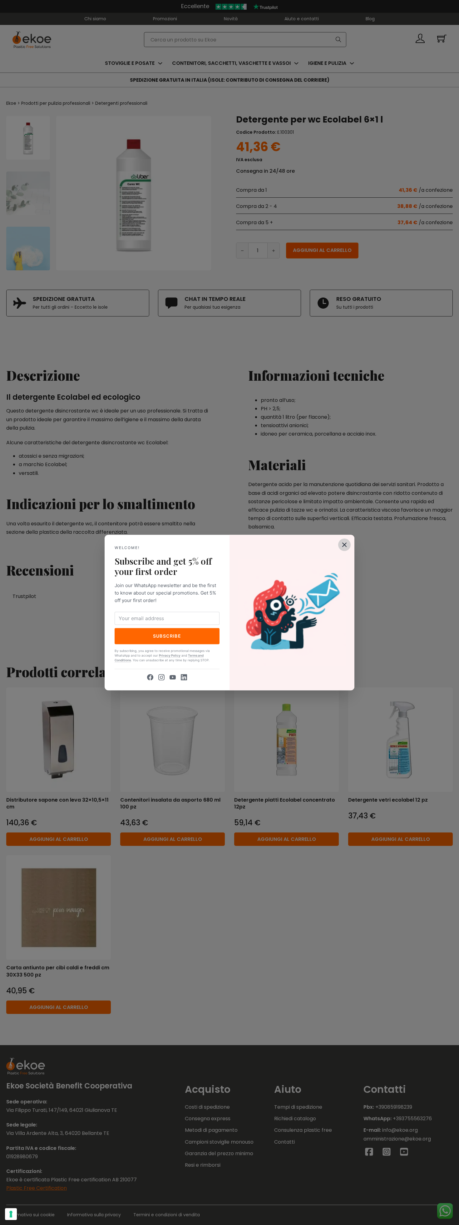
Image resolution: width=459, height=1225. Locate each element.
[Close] (344, 544)
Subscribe (167, 636)
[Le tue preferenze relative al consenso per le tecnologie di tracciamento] (11, 1214)
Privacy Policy (169, 655)
